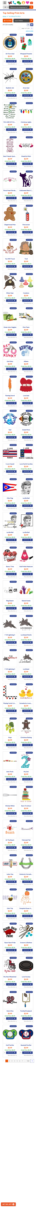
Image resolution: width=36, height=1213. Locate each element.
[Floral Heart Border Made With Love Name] (10, 180)
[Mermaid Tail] (26, 829)
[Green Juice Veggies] (10, 316)
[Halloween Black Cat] (26, 180)
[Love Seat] (26, 385)
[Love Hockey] (26, 966)
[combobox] (19, 7)
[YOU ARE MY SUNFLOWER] (10, 111)
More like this (11, 64)
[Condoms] (26, 282)
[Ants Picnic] (10, 761)
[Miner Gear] (10, 282)
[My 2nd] (26, 761)
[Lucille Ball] (26, 487)
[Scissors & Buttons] (26, 932)
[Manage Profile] (23, 2)
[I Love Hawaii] (10, 453)
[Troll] (26, 248)
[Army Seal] (26, 77)
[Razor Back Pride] (10, 932)
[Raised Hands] (26, 590)
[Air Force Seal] (10, 43)
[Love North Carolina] (26, 453)
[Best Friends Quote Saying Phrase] (10, 145)
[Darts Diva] (10, 1000)
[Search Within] (31, 20)
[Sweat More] (26, 419)
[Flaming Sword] (10, 385)
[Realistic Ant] (10, 77)
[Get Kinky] (10, 351)
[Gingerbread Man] (10, 214)
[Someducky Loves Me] (26, 692)
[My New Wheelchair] (10, 966)
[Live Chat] (19, 3)
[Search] (31, 7)
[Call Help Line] (14, 2)
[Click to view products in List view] (28, 24)
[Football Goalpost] (26, 1000)
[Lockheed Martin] (26, 624)
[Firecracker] (26, 214)
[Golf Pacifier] (10, 1034)
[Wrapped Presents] (26, 43)
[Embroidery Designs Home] (10, 3)
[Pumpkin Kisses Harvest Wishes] (26, 898)
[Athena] (26, 351)
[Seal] (10, 419)
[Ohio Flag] (10, 487)
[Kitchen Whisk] (10, 795)
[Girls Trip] (10, 898)
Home (4, 16)
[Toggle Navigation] (5, 2)
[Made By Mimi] (26, 145)
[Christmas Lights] (26, 111)
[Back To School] (26, 795)
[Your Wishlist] (27, 2)
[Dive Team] (26, 316)
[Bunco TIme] (10, 556)
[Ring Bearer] (10, 590)
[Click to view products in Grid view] (31, 24)
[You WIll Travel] (10, 248)
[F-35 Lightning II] (10, 624)
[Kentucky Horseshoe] (26, 863)
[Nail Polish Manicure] (26, 556)
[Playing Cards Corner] (10, 692)
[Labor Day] (10, 863)
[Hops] (10, 727)
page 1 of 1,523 (26, 28)
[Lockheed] (26, 658)
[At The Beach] (10, 829)
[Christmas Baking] (26, 727)
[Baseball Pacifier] (26, 1034)
